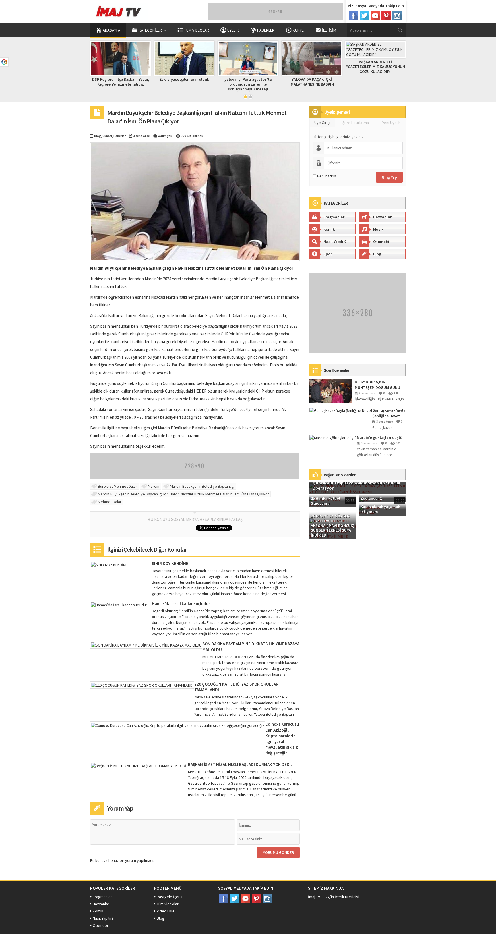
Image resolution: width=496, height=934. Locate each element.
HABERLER (265, 30)
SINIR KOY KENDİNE (170, 563)
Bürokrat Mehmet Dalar (117, 486)
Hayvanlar (382, 216)
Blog (97, 136)
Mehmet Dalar (109, 501)
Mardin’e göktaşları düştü (379, 437)
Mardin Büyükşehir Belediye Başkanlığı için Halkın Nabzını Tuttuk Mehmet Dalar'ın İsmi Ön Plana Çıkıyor (183, 494)
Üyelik (233, 30)
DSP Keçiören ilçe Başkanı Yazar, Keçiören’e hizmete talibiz (120, 82)
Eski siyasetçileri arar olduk (184, 79)
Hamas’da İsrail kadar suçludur (181, 603)
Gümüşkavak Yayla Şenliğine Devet (389, 413)
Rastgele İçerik (170, 896)
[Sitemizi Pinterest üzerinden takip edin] (386, 15)
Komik (329, 229)
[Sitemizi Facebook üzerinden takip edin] (353, 15)
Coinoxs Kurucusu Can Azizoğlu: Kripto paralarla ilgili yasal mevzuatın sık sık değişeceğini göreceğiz (282, 741)
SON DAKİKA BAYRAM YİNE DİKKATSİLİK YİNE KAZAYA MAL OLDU (250, 646)
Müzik (378, 229)
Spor (327, 253)
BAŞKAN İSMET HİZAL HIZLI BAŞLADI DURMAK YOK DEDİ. (240, 764)
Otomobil (381, 241)
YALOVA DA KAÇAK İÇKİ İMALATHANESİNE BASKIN (312, 82)
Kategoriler (150, 30)
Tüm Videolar (196, 30)
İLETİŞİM (329, 30)
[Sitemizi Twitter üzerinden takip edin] (364, 15)
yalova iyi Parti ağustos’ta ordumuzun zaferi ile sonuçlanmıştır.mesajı (248, 84)
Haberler (119, 136)
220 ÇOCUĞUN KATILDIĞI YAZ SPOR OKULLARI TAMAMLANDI (237, 686)
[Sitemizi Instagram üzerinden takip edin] (397, 15)
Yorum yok (165, 136)
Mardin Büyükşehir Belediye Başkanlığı (202, 486)
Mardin (153, 486)
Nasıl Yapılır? (334, 241)
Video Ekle (166, 911)
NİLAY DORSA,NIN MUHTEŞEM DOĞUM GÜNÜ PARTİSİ (377, 384)
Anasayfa (111, 30)
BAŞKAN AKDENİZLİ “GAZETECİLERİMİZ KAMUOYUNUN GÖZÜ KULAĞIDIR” (375, 66)
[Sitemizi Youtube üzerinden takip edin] (375, 15)
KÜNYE (298, 30)
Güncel (107, 136)
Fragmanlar (333, 216)
